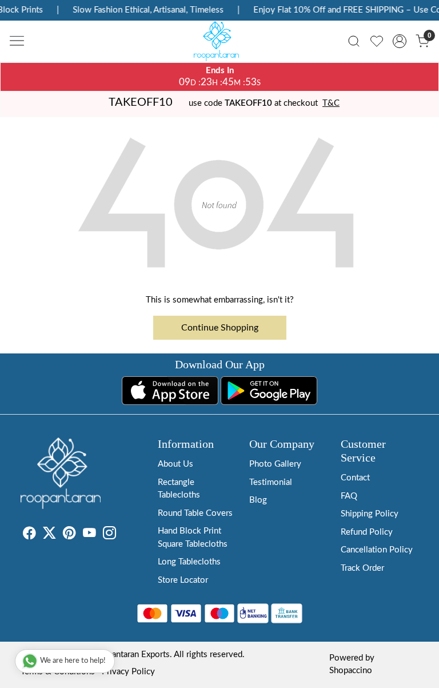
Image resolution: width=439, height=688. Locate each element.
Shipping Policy (369, 514)
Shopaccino (350, 670)
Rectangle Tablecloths (179, 489)
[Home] (219, 44)
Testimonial (270, 482)
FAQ (349, 496)
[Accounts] (399, 41)
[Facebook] (29, 535)
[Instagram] (109, 535)
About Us (175, 464)
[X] (49, 535)
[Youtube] (89, 535)
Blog (258, 500)
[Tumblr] (123, 535)
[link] (353, 41)
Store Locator (183, 580)
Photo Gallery (275, 464)
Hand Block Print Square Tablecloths (193, 537)
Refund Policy (367, 532)
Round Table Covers (195, 513)
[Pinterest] (69, 535)
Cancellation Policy (377, 550)
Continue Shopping (219, 327)
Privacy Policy (128, 671)
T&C (331, 103)
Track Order (362, 568)
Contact (355, 478)
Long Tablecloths (189, 562)
